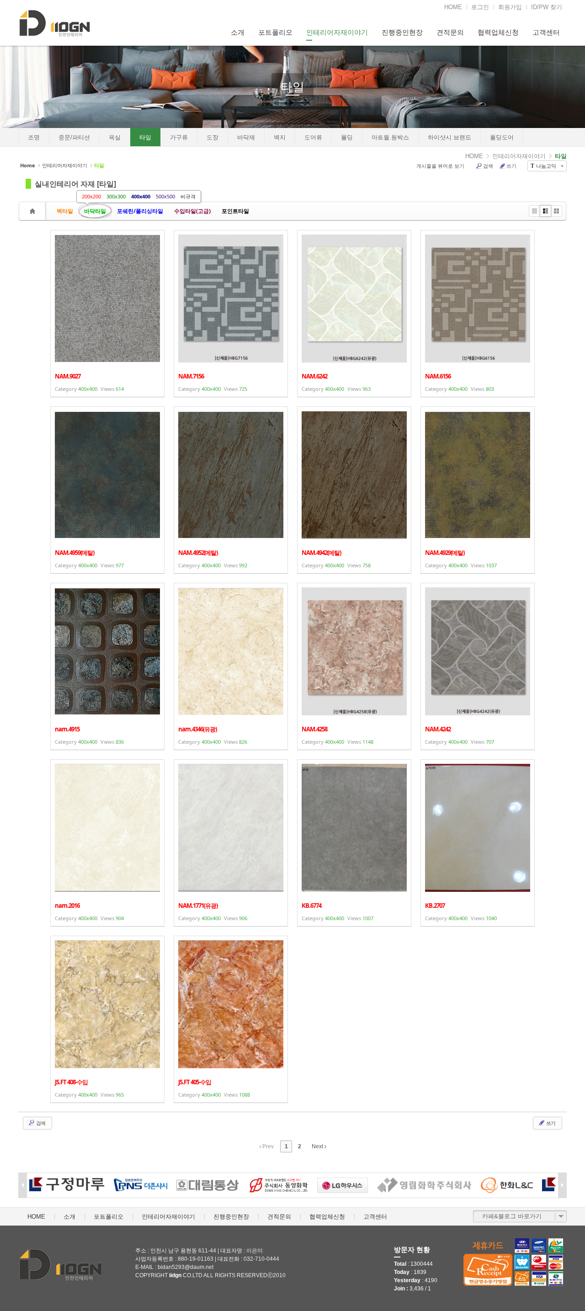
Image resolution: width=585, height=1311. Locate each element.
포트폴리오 (275, 32)
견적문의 (450, 32)
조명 (34, 137)
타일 (292, 87)
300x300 (116, 196)
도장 (212, 137)
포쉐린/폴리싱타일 (140, 211)
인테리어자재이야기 (337, 32)
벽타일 (65, 211)
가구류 (179, 137)
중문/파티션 (74, 137)
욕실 (115, 137)
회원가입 (510, 7)
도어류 (313, 137)
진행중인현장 (402, 32)
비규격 (188, 196)
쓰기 (511, 165)
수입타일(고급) (192, 211)
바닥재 (246, 137)
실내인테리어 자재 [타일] (75, 184)
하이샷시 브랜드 (449, 137)
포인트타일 (235, 211)
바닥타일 (95, 211)
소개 (238, 32)
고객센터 (546, 32)
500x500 (165, 196)
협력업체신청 (498, 32)
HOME (453, 7)
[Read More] (107, 313)
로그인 (480, 7)
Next (318, 1146)
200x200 (91, 196)
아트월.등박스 (390, 137)
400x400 (140, 196)
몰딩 (347, 137)
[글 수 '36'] (33, 211)
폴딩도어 (502, 137)
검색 (488, 165)
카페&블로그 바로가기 (512, 1216)
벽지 (280, 137)
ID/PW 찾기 (546, 7)
